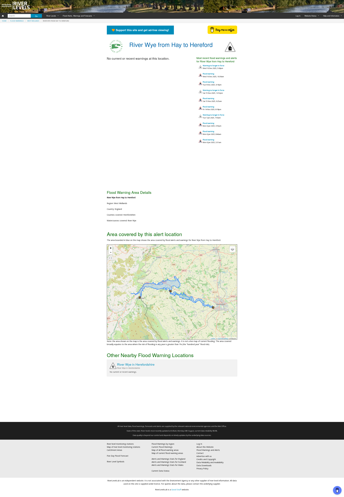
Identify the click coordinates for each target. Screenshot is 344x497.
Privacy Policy (202, 468)
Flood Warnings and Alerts (208, 450)
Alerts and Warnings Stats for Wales (167, 465)
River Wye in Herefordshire (136, 364)
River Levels (51, 15)
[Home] (3, 16)
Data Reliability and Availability (209, 462)
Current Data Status (160, 471)
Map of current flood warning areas (167, 453)
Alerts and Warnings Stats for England (168, 459)
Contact (200, 453)
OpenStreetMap (223, 338)
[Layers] (232, 249)
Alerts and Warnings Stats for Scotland (169, 462)
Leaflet (213, 338)
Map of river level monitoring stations (123, 447)
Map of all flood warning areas (165, 450)
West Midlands (33, 21)
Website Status (310, 15)
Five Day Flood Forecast (117, 456)
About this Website (205, 447)
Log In (298, 15)
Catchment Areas (114, 450)
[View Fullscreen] (111, 258)
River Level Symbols (115, 461)
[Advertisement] (172, 168)
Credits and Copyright (206, 459)
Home (4, 21)
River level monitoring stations (120, 444)
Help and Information (331, 15)
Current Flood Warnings (162, 447)
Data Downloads (204, 465)
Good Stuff (176, 489)
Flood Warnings (17, 21)
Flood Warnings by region (163, 444)
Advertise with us (204, 456)
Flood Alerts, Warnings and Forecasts (77, 15)
